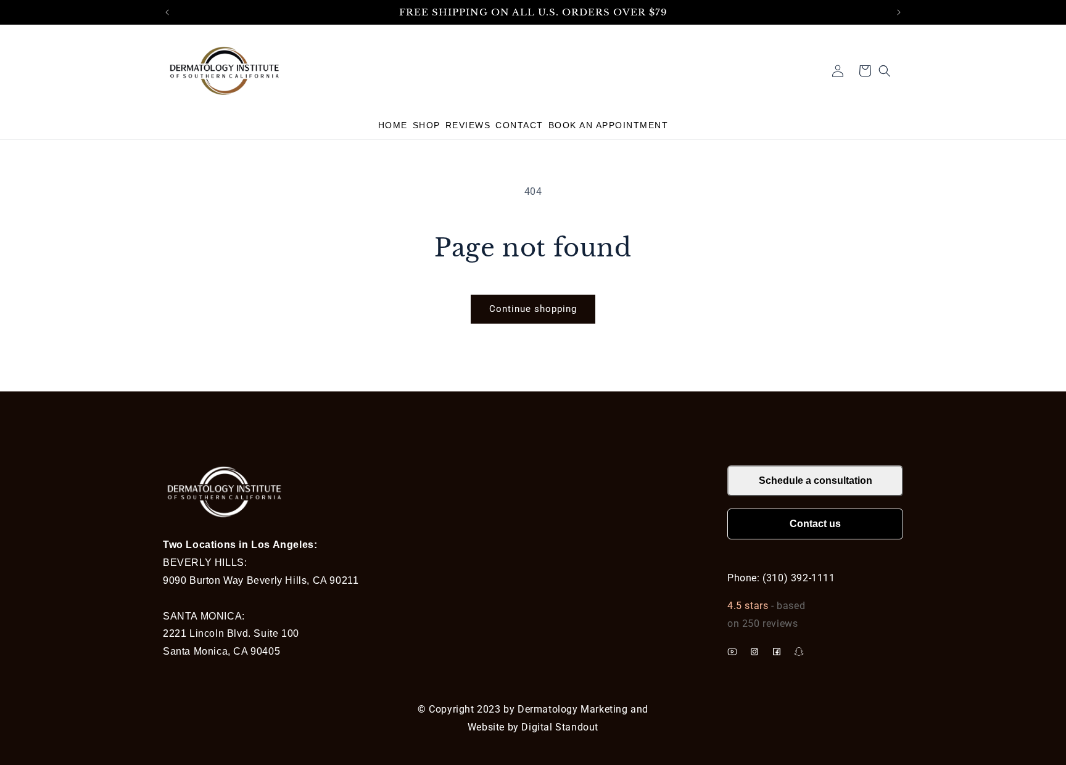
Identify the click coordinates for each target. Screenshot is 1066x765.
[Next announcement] (898, 12)
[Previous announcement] (167, 12)
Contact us (815, 523)
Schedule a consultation (815, 480)
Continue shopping (533, 308)
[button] (614, 125)
